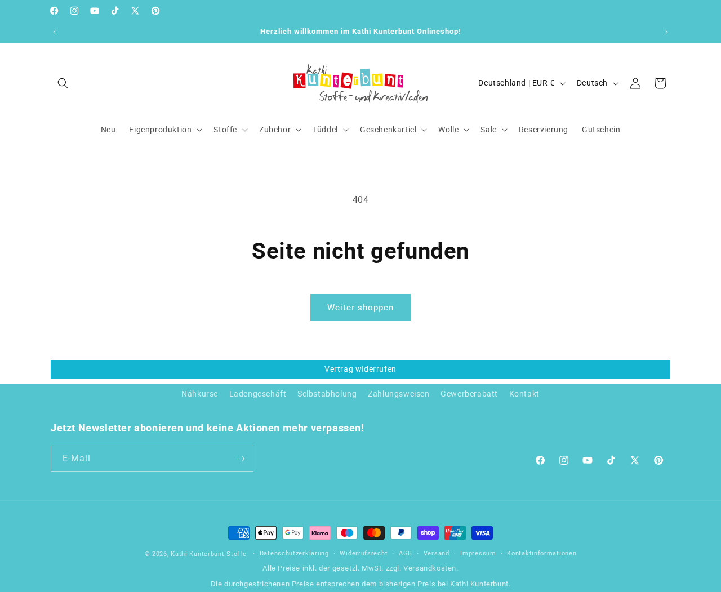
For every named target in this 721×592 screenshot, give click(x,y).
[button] (63, 83)
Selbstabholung (327, 393)
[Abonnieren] (240, 459)
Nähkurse (199, 393)
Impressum (478, 553)
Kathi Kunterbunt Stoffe (209, 554)
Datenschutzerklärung (294, 553)
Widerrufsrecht (364, 553)
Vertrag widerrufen (360, 368)
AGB (405, 553)
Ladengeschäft (258, 393)
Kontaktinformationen (541, 553)
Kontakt (524, 393)
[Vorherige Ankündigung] (54, 32)
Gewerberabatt (469, 393)
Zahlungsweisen (398, 393)
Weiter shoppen (360, 307)
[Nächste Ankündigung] (666, 32)
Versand (436, 553)
